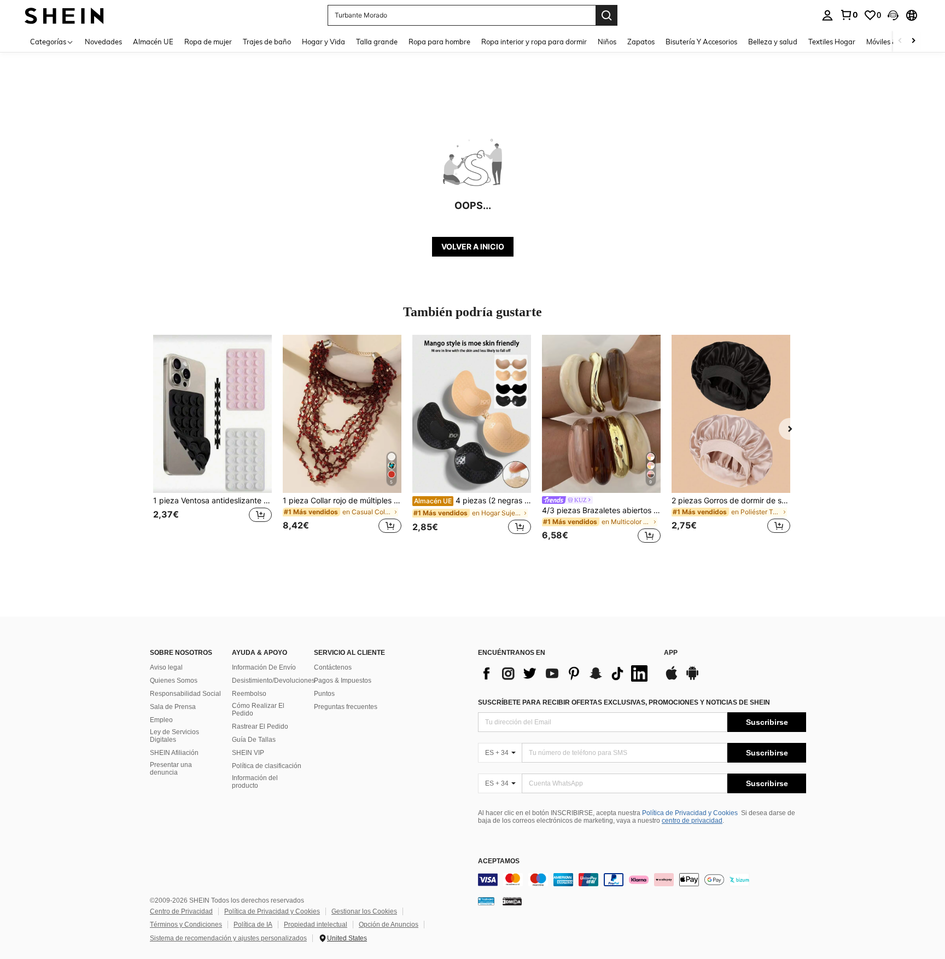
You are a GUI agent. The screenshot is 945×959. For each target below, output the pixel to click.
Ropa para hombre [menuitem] (439, 41)
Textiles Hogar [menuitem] (831, 41)
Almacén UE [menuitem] (153, 41)
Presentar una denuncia (171, 768)
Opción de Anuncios (388, 924)
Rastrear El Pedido (260, 726)
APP (671, 652)
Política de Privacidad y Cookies (690, 813)
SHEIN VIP (248, 753)
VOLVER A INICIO (472, 246)
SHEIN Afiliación (174, 753)
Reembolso (249, 694)
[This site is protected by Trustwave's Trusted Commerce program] (486, 901)
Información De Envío (264, 667)
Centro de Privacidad (181, 911)
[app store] (671, 678)
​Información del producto (255, 781)
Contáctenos (333, 667)
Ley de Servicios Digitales (174, 735)
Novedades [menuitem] (103, 41)
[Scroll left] (900, 41)
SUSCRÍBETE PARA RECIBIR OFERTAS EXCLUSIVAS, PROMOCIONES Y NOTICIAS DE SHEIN (624, 702)
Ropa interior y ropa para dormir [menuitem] (534, 41)
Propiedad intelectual (315, 924)
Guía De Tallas (254, 739)
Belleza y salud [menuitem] (772, 41)
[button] (893, 15)
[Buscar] (606, 15)
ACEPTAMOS (499, 861)
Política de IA (253, 924)
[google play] (692, 678)
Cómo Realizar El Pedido (258, 709)
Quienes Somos (173, 680)
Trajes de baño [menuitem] (267, 41)
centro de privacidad (692, 820)
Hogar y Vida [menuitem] (323, 41)
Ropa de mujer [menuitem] (208, 41)
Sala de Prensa (173, 707)
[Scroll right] (913, 41)
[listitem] (212, 441)
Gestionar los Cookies (364, 911)
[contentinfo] (642, 879)
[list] (565, 673)
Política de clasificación (266, 766)
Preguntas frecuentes (345, 707)
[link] (848, 14)
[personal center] (827, 15)
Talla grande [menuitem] (377, 41)
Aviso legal (166, 667)
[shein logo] (64, 15)
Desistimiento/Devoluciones (273, 680)
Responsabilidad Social (185, 694)
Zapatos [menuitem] (641, 41)
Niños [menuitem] (607, 41)
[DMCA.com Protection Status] (512, 901)
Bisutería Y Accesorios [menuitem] (701, 41)
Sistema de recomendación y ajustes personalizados (228, 938)
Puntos (324, 694)
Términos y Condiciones (186, 924)
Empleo (161, 720)
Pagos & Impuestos (342, 680)
